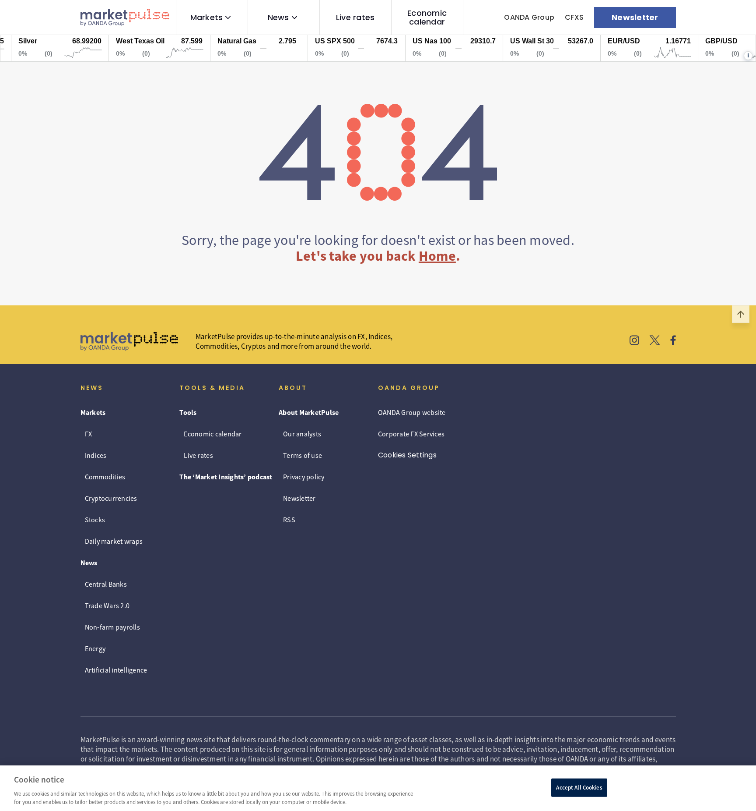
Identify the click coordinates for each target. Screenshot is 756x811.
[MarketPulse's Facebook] (673, 341)
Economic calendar (427, 17)
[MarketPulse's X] (655, 341)
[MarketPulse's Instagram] (635, 341)
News (278, 17)
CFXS (574, 17)
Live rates (355, 17)
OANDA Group (529, 17)
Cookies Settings (407, 455)
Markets (206, 17)
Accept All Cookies (579, 787)
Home (437, 256)
